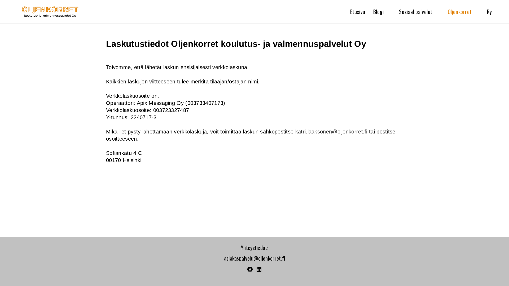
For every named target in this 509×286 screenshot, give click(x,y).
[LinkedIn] (259, 270)
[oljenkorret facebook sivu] (250, 270)
